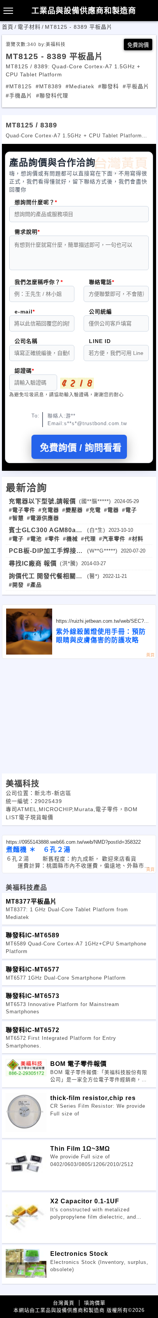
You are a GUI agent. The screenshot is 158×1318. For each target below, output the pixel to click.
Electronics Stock (79, 1253)
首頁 (7, 27)
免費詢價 (138, 45)
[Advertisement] (79, 716)
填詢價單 (94, 1303)
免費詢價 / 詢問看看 (81, 447)
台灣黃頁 (63, 1303)
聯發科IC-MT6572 (32, 1029)
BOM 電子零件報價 (78, 1063)
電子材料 (29, 27)
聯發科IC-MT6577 (32, 969)
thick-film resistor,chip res (93, 1097)
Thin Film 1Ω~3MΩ (80, 1148)
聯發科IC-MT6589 (32, 935)
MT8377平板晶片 (31, 901)
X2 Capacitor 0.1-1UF (84, 1201)
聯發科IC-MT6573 (32, 995)
